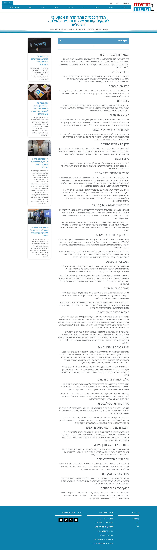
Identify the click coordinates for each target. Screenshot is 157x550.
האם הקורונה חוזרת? (106, 535)
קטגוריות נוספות (15, 7)
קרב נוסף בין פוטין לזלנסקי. (104, 527)
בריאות (97, 7)
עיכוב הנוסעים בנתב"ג (105, 518)
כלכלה (110, 7)
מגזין (137, 526)
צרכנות (124, 7)
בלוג (111, 3)
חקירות (43, 7)
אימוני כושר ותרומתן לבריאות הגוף (102, 543)
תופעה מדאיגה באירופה (105, 531)
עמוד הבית (126, 3)
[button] (61, 41)
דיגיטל (84, 7)
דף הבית (105, 29)
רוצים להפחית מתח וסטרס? (104, 539)
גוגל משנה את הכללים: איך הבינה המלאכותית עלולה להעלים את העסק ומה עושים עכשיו (39, 108)
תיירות (56, 7)
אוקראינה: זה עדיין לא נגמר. (104, 523)
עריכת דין (70, 7)
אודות (117, 3)
